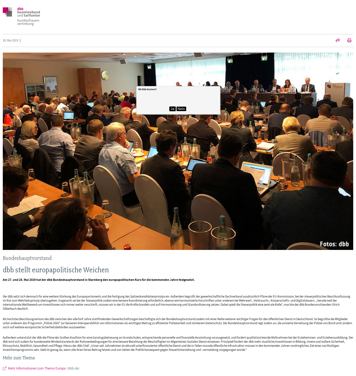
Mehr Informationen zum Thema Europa (44, 368)
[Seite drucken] (347, 41)
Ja (172, 109)
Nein (181, 109)
